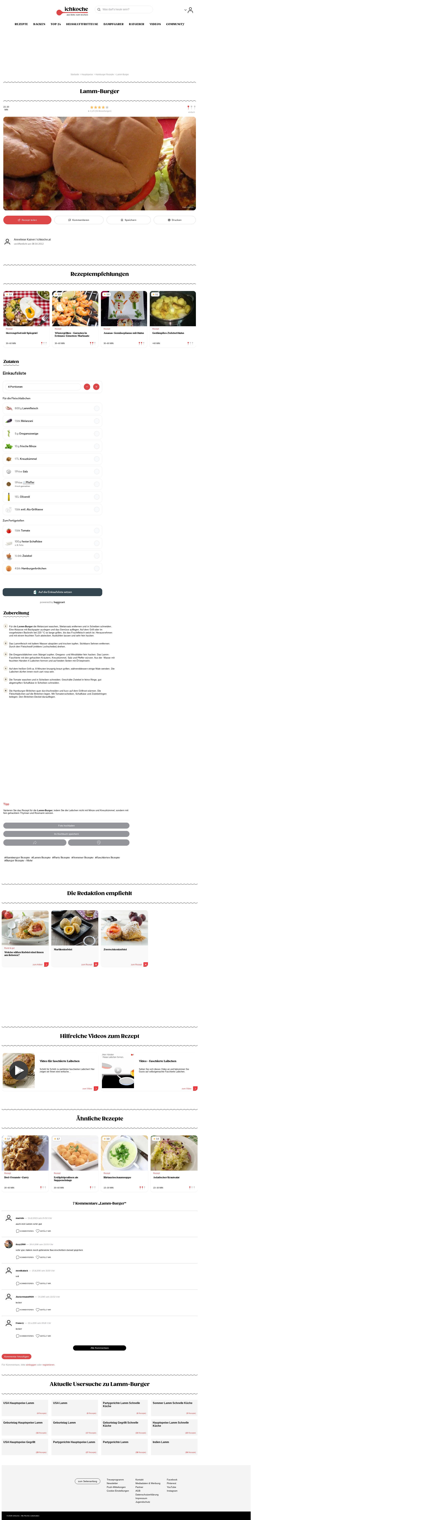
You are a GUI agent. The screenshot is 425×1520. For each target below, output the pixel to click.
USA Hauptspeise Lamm (18, 1403)
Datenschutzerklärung (147, 1494)
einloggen (31, 1364)
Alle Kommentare (100, 1348)
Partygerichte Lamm (115, 1442)
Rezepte (21, 24)
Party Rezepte (62, 857)
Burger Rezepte (15, 860)
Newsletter (112, 1483)
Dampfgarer (114, 24)
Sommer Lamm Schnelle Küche (172, 1403)
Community (175, 24)
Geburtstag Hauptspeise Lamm (22, 1422)
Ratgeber (136, 24)
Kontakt (139, 1479)
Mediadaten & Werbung (147, 1483)
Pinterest (171, 1483)
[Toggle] (188, 10)
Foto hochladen (66, 825)
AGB (137, 1490)
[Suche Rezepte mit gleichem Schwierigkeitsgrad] (191, 108)
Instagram (172, 1490)
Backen (39, 24)
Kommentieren (27, 1231)
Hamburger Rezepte (18, 857)
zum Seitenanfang (87, 1481)
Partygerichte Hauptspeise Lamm (74, 1442)
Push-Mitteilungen (116, 1487)
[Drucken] (98, 842)
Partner (139, 1487)
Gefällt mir (45, 1231)
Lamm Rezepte (42, 857)
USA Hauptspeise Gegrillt (19, 1442)
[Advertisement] (99, 998)
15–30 (6, 107)
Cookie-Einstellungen (118, 1491)
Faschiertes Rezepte (108, 857)
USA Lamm (60, 1403)
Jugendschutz (142, 1502)
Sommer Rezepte (83, 857)
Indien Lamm (161, 1442)
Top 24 (56, 24)
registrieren (48, 1364)
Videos (155, 24)
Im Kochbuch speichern (66, 834)
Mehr (30, 860)
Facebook (172, 1479)
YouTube (171, 1487)
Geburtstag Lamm (64, 1422)
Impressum (141, 1498)
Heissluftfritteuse (82, 24)
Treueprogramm (115, 1479)
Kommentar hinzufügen (16, 1356)
